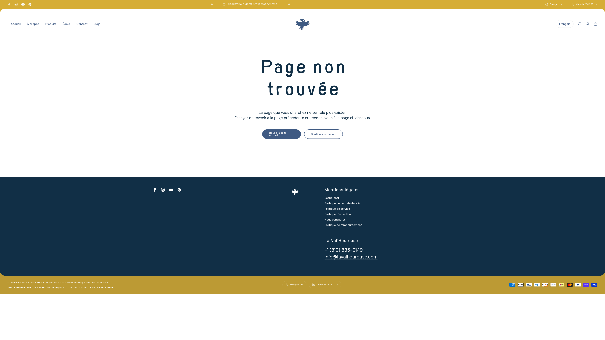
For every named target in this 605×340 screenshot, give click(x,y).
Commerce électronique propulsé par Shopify (84, 282)
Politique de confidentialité (342, 203)
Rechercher (332, 198)
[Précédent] (211, 4)
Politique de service (337, 209)
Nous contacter (335, 219)
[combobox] (554, 4)
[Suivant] (289, 4)
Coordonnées (39, 287)
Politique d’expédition (56, 287)
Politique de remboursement (343, 225)
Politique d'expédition (338, 214)
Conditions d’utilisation (77, 287)
